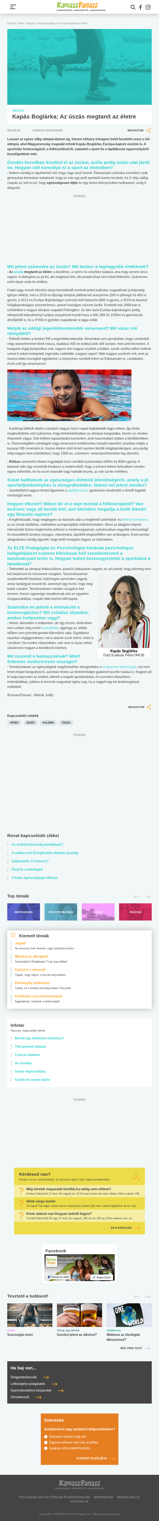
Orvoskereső (20, 1397)
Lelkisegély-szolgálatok (28, 1384)
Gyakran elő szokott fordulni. (70, 1448)
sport (14, 722)
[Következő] (146, 897)
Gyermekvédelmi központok (31, 1390)
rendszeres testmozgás (119, 667)
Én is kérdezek (121, 1228)
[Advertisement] (79, 784)
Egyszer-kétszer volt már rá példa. (74, 1442)
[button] (140, 7)
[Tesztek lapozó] (79, 1296)
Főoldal (11, 23)
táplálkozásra (78, 490)
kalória (48, 722)
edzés (30, 722)
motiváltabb (49, 628)
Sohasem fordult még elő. (68, 1436)
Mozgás (30, 23)
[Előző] (136, 897)
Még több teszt (131, 1348)
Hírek (21, 23)
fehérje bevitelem (134, 519)
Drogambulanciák (24, 1377)
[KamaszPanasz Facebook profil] (79, 1267)
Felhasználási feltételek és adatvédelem (54, 1497)
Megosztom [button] (135, 130)
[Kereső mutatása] (133, 7)
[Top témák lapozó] (79, 897)
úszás (18, 272)
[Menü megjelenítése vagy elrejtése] (13, 7)
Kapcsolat (79, 1501)
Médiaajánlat (128, 1497)
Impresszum (103, 1497)
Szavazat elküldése (91, 1458)
